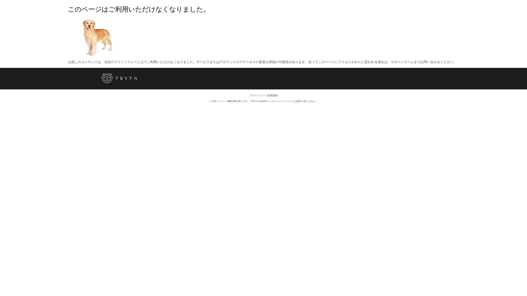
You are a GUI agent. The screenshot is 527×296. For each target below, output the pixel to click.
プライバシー (257, 95)
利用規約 (272, 95)
